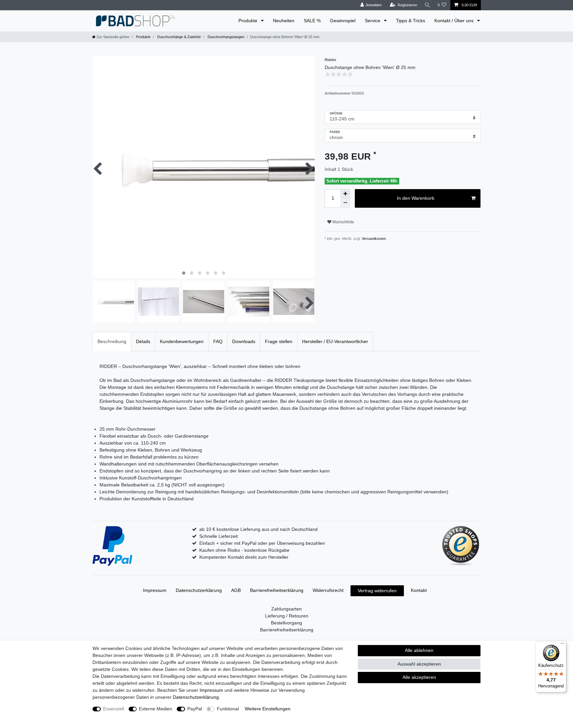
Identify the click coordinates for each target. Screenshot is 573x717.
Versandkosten (373, 239)
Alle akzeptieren (419, 677)
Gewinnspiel (342, 20)
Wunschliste (342, 222)
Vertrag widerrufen (377, 590)
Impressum (154, 590)
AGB (236, 590)
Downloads (243, 341)
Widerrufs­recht (328, 590)
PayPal (194, 708)
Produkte (248, 20)
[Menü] (562, 645)
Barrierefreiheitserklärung (276, 590)
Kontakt (419, 590)
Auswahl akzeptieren (419, 664)
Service (373, 20)
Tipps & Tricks (410, 20)
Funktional (228, 708)
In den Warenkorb (415, 198)
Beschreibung (111, 341)
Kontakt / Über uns (454, 20)
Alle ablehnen (419, 650)
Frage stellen (278, 341)
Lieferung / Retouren (286, 615)
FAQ (218, 341)
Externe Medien (155, 708)
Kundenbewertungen (182, 341)
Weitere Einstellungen (267, 708)
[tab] (112, 341)
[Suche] (427, 5)
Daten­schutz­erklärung (199, 590)
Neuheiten (283, 20)
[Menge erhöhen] (345, 193)
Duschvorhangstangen (225, 37)
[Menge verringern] (345, 203)
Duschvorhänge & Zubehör (178, 37)
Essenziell (113, 708)
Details (143, 341)
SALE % (312, 20)
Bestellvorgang (286, 622)
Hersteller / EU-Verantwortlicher (335, 341)
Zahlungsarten (286, 608)
